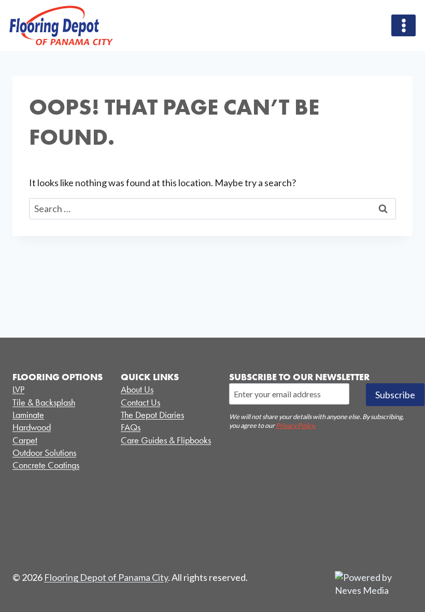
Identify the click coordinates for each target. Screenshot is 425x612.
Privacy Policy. (296, 425)
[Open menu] (403, 25)
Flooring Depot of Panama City (106, 577)
